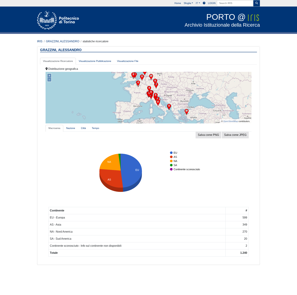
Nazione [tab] (70, 128)
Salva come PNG (208, 134)
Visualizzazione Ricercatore (58, 61)
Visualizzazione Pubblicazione (95, 61)
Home (177, 3)
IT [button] (197, 3)
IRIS (39, 41)
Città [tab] (83, 128)
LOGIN (212, 3)
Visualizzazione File (127, 61)
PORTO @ (222, 20)
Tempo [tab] (95, 128)
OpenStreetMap (230, 121)
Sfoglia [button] (187, 3)
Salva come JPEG (235, 134)
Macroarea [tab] (54, 128)
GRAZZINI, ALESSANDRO (62, 41)
